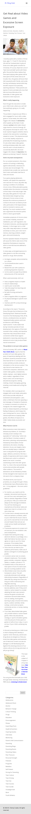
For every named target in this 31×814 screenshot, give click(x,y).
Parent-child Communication (14, 740)
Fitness (8, 723)
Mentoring (9, 738)
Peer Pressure (18, 33)
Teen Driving (10, 778)
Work (7, 792)
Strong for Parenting (12, 772)
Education (15, 31)
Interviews (9, 735)
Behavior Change (11, 709)
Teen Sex (8, 781)
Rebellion (8, 766)
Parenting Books (11, 749)
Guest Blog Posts (11, 726)
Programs (9, 764)
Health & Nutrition (11, 729)
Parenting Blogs (11, 746)
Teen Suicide (9, 787)
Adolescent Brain (7, 31)
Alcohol (8, 706)
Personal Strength (11, 758)
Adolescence (9, 700)
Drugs (8, 714)
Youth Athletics (10, 795)
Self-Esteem (9, 769)
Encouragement (11, 720)
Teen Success (10, 784)
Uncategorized (10, 789)
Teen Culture (10, 775)
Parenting (11, 33)
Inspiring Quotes (11, 732)
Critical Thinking (11, 712)
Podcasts (8, 761)
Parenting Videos (11, 752)
